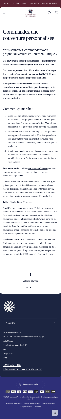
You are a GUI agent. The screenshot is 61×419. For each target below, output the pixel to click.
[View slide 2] (30, 287)
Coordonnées (37, 406)
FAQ (5, 358)
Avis (4, 349)
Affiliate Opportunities (12, 333)
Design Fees (7, 353)
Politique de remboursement (14, 403)
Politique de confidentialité (31, 403)
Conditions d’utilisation (48, 403)
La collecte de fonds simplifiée (15, 345)
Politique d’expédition (26, 406)
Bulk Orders (8, 341)
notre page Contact (37, 168)
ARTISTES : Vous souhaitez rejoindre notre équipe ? (24, 337)
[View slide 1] (27, 287)
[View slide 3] (34, 287)
